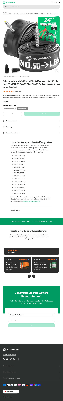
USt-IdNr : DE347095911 (9, 355)
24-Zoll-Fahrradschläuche (31, 201)
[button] (56, 2)
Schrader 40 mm (9, 109)
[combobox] (31, 7)
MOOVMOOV (9, 397)
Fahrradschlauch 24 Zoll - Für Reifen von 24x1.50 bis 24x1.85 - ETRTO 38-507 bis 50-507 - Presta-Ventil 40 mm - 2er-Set (30, 13)
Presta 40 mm (22, 109)
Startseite (5, 12)
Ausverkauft (42, 114)
